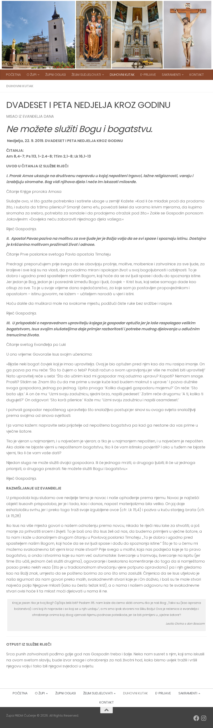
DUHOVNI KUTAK (122, 74)
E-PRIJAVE (148, 74)
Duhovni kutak (19, 86)
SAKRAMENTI (171, 74)
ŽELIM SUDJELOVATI (86, 74)
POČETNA (13, 74)
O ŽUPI (31, 74)
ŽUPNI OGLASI (55, 74)
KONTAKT (196, 74)
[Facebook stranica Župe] (196, 718)
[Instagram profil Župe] (204, 718)
